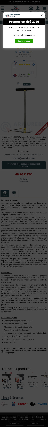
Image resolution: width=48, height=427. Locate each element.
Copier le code (24, 41)
